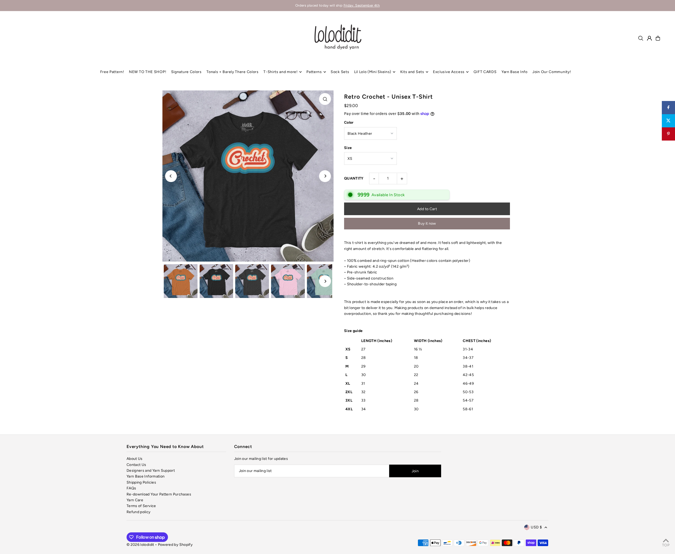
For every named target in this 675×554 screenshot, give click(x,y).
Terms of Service (141, 506)
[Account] (649, 38)
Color (349, 122)
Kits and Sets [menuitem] (412, 72)
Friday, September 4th (362, 5)
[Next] (325, 176)
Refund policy (139, 512)
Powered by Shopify (175, 544)
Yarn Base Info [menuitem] (515, 72)
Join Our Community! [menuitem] (551, 72)
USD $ (536, 527)
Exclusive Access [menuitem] (449, 72)
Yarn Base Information (146, 476)
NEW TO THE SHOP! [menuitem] (147, 72)
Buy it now (427, 223)
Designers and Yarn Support (151, 470)
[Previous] (171, 176)
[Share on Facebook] (668, 107)
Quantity (354, 178)
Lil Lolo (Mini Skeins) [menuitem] (372, 72)
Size (348, 148)
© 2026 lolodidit (140, 544)
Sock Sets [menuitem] (340, 72)
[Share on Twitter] (668, 120)
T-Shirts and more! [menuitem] (280, 72)
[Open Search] (640, 38)
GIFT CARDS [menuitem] (485, 72)
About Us (135, 458)
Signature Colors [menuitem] (186, 72)
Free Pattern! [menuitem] (112, 72)
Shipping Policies (141, 482)
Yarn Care (135, 500)
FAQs (131, 488)
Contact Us (136, 465)
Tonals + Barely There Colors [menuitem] (232, 72)
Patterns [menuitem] (314, 72)
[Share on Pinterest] (668, 134)
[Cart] (658, 38)
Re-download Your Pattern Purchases (159, 494)
